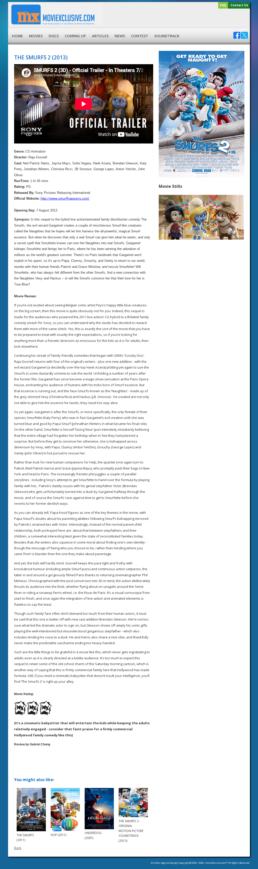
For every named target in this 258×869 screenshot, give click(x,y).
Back (17, 848)
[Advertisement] (176, 18)
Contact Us (239, 5)
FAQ (223, 5)
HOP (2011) (59, 835)
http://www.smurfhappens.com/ (65, 198)
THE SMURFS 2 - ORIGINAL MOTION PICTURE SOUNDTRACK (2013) (131, 831)
